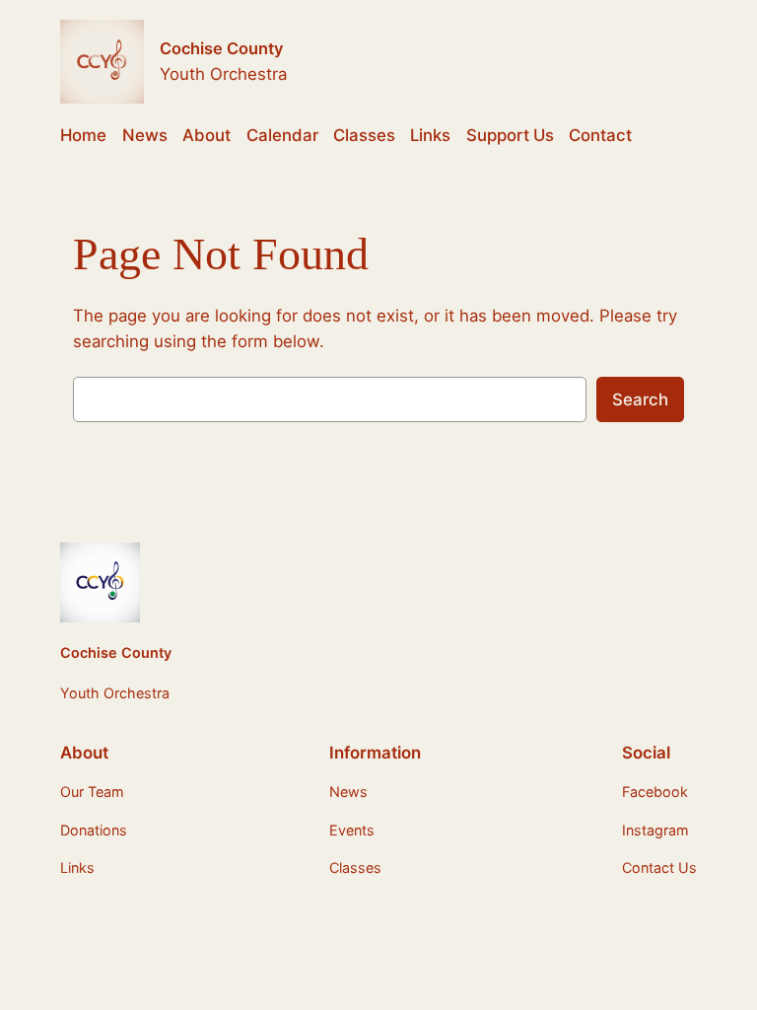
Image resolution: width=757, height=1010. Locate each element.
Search (640, 399)
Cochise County (221, 48)
